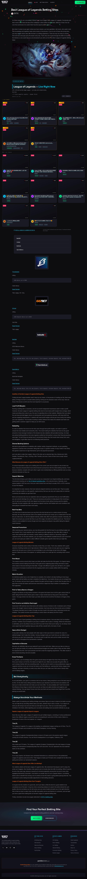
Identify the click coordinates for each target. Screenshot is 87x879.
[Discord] (6, 847)
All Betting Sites (38, 840)
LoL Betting (55, 845)
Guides (52, 2)
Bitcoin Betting (37, 847)
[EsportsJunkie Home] (5, 2)
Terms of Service (75, 853)
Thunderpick (15, 272)
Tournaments (74, 842)
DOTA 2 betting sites (47, 797)
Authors (72, 845)
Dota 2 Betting (56, 842)
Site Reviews (37, 842)
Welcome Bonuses (38, 845)
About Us (73, 847)
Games (30, 2)
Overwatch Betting (57, 850)
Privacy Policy (74, 850)
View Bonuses (49, 818)
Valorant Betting (56, 847)
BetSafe (14, 339)
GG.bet (14, 308)
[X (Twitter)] (3, 847)
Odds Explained (74, 840)
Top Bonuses (80, 2)
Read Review (16, 289)
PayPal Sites (37, 850)
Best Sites (36, 818)
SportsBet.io (15, 369)
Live (37, 2)
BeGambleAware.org (59, 866)
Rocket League (56, 853)
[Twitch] (10, 847)
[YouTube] (14, 847)
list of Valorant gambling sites (37, 481)
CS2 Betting (55, 840)
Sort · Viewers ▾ (66, 96)
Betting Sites (44, 2)
